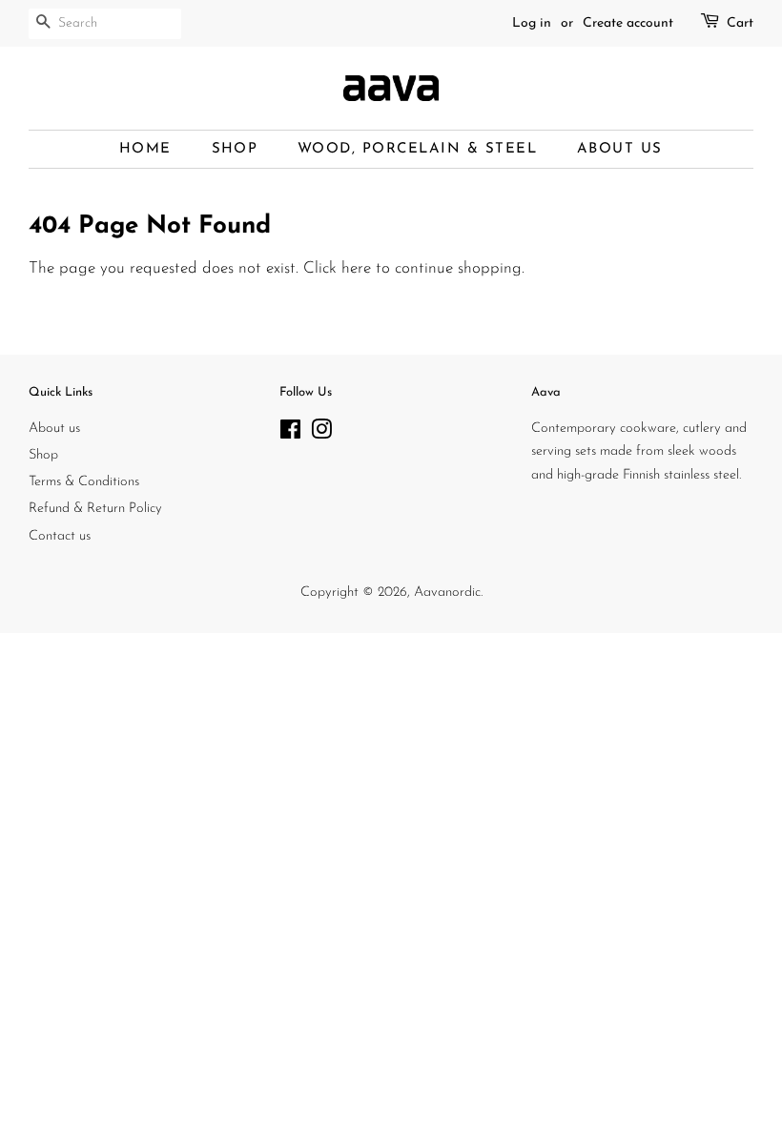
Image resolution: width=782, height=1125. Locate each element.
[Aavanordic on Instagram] (321, 434)
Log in (531, 23)
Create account (628, 23)
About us (54, 428)
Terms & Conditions (84, 482)
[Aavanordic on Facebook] (290, 434)
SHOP (235, 149)
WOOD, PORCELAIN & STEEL (418, 149)
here (356, 268)
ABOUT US (620, 149)
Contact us (60, 536)
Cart (740, 23)
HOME (145, 149)
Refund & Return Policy (95, 508)
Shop (43, 455)
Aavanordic (447, 592)
